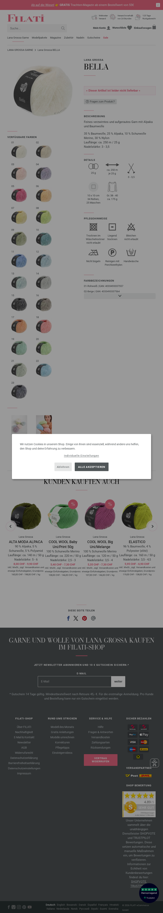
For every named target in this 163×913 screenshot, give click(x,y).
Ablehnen (63, 466)
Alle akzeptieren (91, 466)
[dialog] (81, 456)
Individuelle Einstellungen (81, 455)
